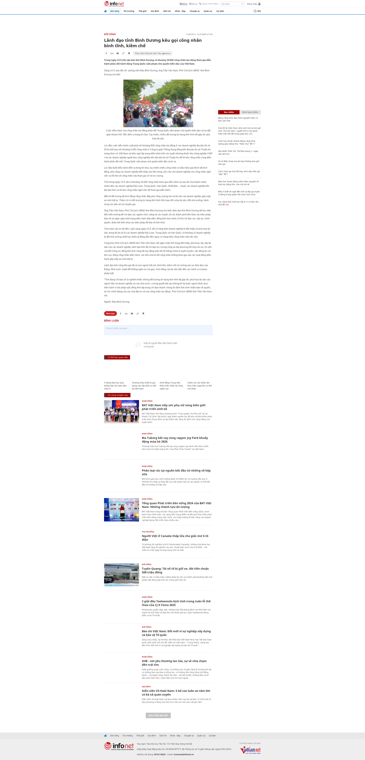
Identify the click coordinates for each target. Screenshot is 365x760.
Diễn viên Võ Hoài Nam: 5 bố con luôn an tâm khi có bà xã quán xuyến (176, 692)
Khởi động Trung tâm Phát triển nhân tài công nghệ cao (171, 385)
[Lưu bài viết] (129, 53)
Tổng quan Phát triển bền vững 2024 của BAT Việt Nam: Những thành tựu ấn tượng (176, 505)
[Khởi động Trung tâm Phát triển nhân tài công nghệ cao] (172, 370)
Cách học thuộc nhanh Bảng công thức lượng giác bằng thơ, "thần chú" (236, 142)
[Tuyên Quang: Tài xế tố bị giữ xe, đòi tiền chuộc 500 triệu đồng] (121, 575)
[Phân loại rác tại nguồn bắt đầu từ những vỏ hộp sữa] (121, 477)
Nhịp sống (147, 401)
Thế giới (143, 11)
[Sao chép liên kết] (123, 53)
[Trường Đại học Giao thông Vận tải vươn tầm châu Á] (116, 370)
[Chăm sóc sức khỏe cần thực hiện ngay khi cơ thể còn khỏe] (199, 370)
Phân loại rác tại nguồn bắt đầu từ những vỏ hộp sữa (176, 472)
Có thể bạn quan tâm (118, 357)
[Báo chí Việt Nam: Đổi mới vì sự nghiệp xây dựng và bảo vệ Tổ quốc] (121, 637)
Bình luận (110, 313)
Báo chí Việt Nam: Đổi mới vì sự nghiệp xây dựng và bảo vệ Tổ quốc (176, 633)
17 (253, 143)
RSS (259, 11)
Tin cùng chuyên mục (118, 395)
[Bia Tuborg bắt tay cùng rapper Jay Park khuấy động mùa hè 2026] (121, 444)
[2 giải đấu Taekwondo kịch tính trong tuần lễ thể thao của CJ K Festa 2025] (121, 607)
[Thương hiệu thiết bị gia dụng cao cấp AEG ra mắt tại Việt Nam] (144, 370)
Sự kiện (220, 11)
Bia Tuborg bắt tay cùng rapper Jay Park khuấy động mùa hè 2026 (175, 439)
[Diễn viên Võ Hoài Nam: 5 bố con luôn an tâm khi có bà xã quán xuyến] (121, 697)
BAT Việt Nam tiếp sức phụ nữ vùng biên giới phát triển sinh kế (173, 407)
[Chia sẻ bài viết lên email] (117, 53)
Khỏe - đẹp (180, 11)
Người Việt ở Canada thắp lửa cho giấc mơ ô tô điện (175, 538)
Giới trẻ (167, 11)
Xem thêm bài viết (158, 715)
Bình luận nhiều (250, 112)
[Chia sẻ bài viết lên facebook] (106, 53)
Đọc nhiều (229, 112)
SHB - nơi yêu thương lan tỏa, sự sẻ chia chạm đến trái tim (174, 663)
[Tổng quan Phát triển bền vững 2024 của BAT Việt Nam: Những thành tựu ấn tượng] (121, 509)
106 (227, 204)
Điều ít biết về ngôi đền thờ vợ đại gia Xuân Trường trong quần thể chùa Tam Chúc (239, 193)
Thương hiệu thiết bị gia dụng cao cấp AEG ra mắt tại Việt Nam (144, 385)
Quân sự (208, 11)
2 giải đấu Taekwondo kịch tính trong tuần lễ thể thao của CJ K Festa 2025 (176, 603)
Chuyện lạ (194, 11)
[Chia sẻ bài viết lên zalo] (112, 53)
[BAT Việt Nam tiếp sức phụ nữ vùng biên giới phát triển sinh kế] (121, 411)
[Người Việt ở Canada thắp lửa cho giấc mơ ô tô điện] (121, 542)
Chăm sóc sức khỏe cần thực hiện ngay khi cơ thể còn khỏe (199, 385)
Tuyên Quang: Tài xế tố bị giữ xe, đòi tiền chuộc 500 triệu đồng (175, 570)
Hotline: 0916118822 (210, 4)
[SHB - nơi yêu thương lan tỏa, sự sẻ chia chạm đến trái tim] (121, 667)
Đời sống (114, 11)
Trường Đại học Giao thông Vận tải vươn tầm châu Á (115, 385)
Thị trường (128, 11)
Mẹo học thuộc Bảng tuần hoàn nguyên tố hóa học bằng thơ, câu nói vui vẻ (238, 183)
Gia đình (155, 11)
